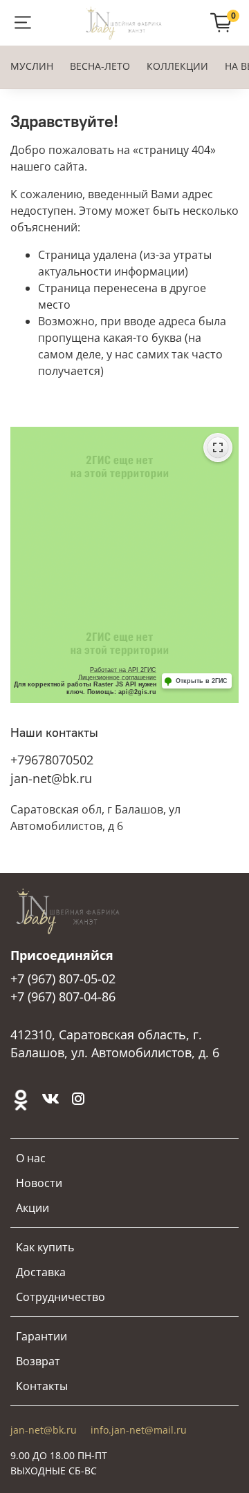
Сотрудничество (60, 1296)
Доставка (41, 1272)
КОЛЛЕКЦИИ (177, 66)
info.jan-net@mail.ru (139, 1429)
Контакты (42, 1386)
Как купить (45, 1247)
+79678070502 (51, 759)
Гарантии (41, 1336)
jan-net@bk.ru (51, 778)
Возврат (38, 1361)
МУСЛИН (31, 66)
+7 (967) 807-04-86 (63, 996)
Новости (39, 1183)
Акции (32, 1207)
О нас (31, 1158)
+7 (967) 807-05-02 (63, 978)
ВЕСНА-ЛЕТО (100, 66)
